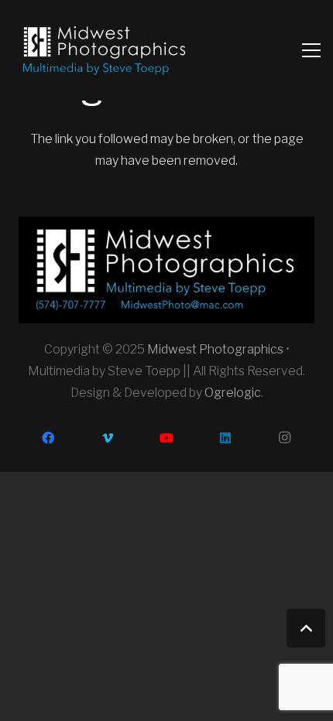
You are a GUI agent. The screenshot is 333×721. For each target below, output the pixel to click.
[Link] (104, 50)
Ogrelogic (232, 392)
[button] (306, 628)
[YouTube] (166, 437)
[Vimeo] (106, 437)
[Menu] (311, 50)
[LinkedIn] (225, 437)
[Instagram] (285, 437)
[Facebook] (48, 437)
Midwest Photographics (215, 349)
